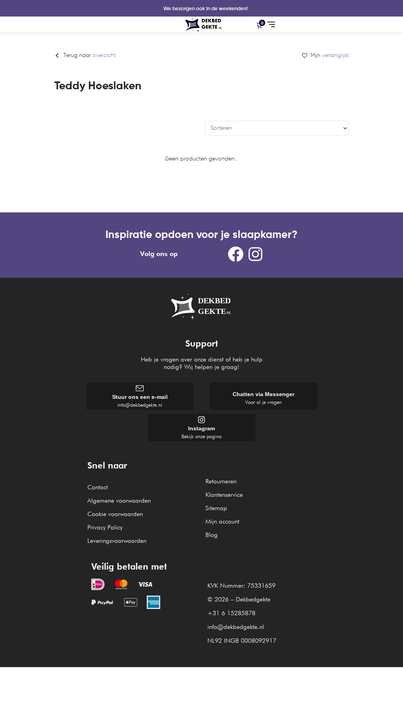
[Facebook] (236, 254)
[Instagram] (255, 254)
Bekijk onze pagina (201, 436)
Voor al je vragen (263, 402)
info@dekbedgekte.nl (139, 405)
